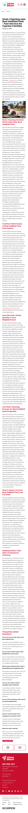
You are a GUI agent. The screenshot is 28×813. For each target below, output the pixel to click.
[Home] (8, 4)
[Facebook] (3, 791)
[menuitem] (4, 803)
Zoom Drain (8, 731)
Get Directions (6, 774)
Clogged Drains (7, 741)
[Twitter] (6, 791)
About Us (4, 785)
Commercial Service (7, 782)
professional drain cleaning (10, 308)
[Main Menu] (24, 4)
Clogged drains (13, 80)
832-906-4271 (8, 764)
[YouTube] (9, 791)
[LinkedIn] (18, 791)
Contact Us (5, 787)
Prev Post (7, 747)
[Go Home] (2, 11)
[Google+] (12, 791)
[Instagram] (15, 791)
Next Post (20, 747)
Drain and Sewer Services (9, 780)
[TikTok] (21, 791)
